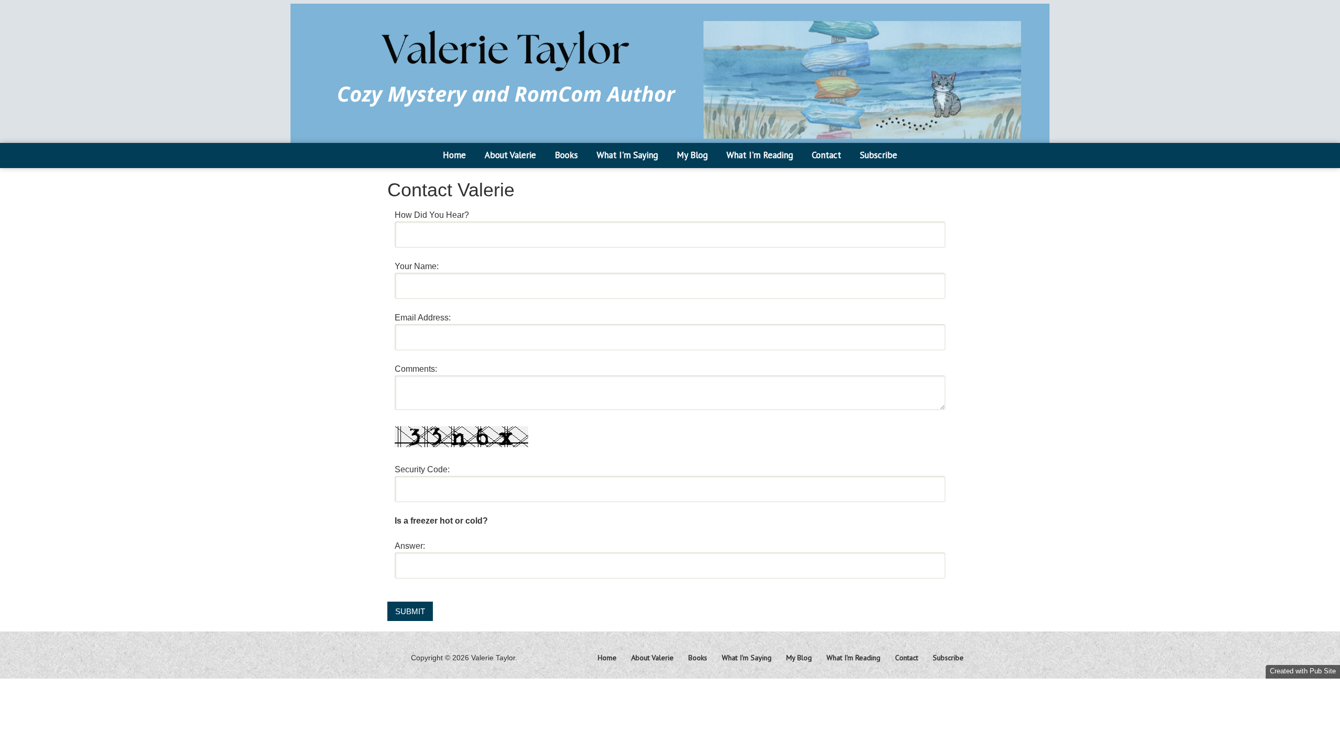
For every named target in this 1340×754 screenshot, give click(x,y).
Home (454, 155)
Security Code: (422, 469)
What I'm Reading (760, 155)
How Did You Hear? (432, 214)
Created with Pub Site (1303, 671)
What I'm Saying (627, 155)
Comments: (416, 368)
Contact (826, 155)
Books (566, 155)
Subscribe (878, 155)
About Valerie (510, 155)
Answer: (410, 545)
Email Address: (423, 317)
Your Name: (417, 266)
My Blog (692, 155)
